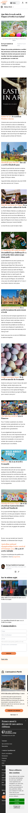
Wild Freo (5, 462)
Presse (4, 761)
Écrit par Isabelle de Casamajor (7, 44)
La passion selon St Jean (10, 307)
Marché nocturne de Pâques (12, 205)
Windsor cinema (7, 119)
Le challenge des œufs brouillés (13, 250)
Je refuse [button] (16, 803)
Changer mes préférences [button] (16, 806)
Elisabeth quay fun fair (10, 162)
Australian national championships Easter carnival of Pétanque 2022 (13, 546)
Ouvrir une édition (7, 753)
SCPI (3, 775)
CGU (3, 763)
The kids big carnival (9, 416)
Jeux (3, 782)
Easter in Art (6, 116)
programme (16, 557)
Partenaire (5, 756)
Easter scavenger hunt (10, 377)
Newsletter (5, 746)
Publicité (4, 758)
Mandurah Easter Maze (10, 503)
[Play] (18, 2)
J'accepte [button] (16, 800)
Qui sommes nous (7, 744)
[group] (18, 2)
